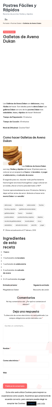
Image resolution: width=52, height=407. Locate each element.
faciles (41, 205)
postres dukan (9, 217)
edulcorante (31, 205)
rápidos (40, 217)
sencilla (33, 225)
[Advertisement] (26, 74)
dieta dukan (19, 205)
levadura (29, 213)
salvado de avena (21, 225)
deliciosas (8, 205)
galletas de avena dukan (27, 209)
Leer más (41, 403)
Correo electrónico (11, 360)
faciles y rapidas (10, 209)
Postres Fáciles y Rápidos (19, 7)
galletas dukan (9, 213)
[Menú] (6, 19)
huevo (20, 213)
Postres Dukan (16, 23)
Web (5, 373)
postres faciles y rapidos (26, 217)
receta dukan (29, 221)
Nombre (7, 348)
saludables (8, 225)
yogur (42, 225)
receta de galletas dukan (13, 221)
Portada (6, 23)
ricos (39, 221)
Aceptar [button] (31, 403)
